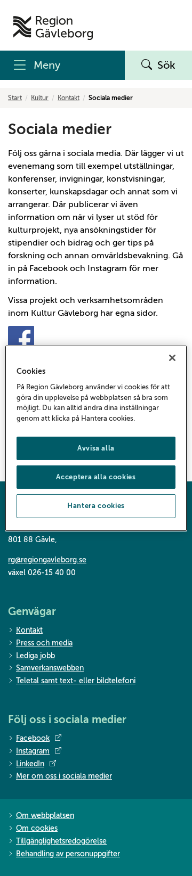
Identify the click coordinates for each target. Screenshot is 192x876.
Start (15, 98)
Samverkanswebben (50, 668)
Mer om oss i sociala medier (64, 776)
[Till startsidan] (53, 28)
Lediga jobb (35, 656)
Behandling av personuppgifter (68, 854)
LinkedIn (30, 764)
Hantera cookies (96, 506)
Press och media (44, 643)
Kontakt (68, 98)
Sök (166, 65)
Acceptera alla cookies (95, 477)
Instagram (33, 751)
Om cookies (37, 828)
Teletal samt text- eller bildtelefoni (75, 681)
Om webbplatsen (45, 816)
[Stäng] (172, 357)
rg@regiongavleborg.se (47, 560)
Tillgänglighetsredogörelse (61, 841)
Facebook (33, 738)
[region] (96, 438)
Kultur (40, 98)
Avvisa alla (96, 448)
